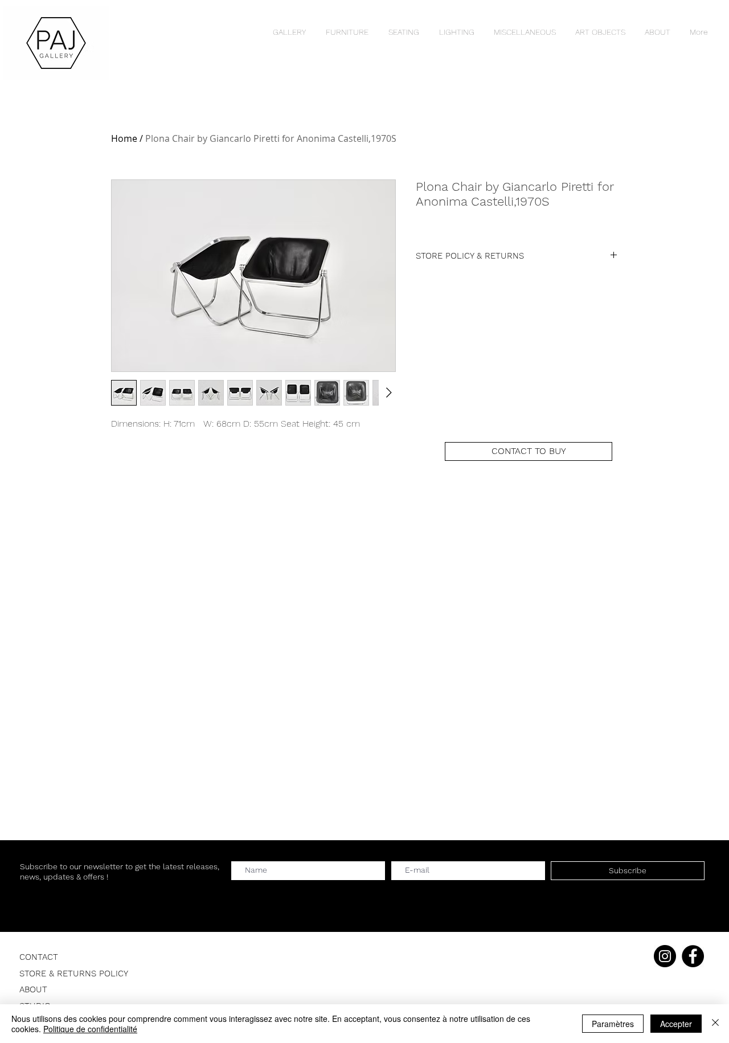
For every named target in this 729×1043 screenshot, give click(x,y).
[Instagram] (665, 956)
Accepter (676, 1023)
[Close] (715, 1023)
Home (124, 138)
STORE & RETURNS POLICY (73, 973)
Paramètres (613, 1023)
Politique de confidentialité (90, 1028)
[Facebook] (693, 956)
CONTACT (38, 957)
